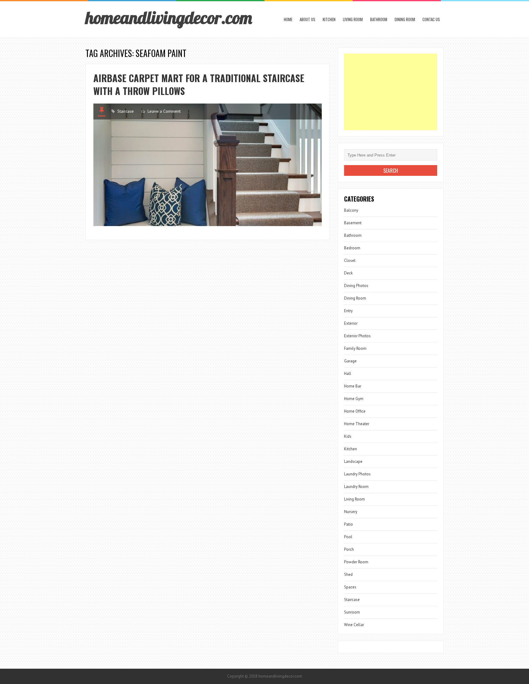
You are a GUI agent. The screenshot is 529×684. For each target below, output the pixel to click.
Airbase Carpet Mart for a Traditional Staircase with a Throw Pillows (198, 84)
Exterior (351, 323)
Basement (353, 222)
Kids (347, 436)
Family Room (355, 348)
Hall (347, 373)
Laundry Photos (357, 474)
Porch (349, 549)
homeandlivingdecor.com (168, 17)
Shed (348, 574)
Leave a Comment (164, 111)
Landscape (353, 461)
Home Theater (356, 423)
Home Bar (352, 386)
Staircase (125, 111)
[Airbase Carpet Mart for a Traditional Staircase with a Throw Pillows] (207, 165)
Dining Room (405, 19)
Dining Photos (356, 285)
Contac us (431, 19)
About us (307, 19)
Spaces (350, 587)
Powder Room (356, 562)
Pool (348, 536)
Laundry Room (356, 486)
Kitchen (329, 19)
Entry (348, 310)
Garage (350, 361)
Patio (348, 524)
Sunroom (352, 612)
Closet (349, 260)
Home (288, 19)
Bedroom (352, 248)
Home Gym (353, 398)
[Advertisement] (390, 92)
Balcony (351, 210)
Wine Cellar (354, 624)
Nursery (350, 511)
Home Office (355, 411)
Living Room (353, 19)
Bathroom (378, 19)
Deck (348, 273)
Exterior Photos (357, 335)
